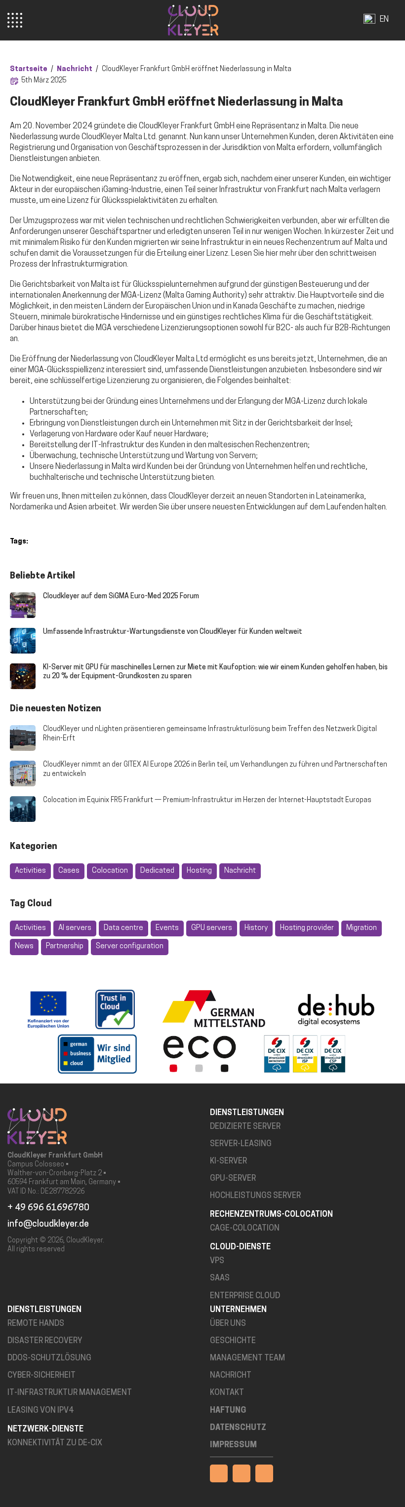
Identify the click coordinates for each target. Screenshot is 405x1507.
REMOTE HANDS (35, 1324)
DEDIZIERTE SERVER (245, 1127)
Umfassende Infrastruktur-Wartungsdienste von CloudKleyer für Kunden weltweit (172, 632)
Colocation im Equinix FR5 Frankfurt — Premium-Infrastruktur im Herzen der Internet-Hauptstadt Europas (207, 800)
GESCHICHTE (233, 1341)
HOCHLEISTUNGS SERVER (255, 1196)
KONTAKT (227, 1393)
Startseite (28, 69)
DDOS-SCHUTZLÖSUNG (49, 1358)
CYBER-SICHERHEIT (41, 1376)
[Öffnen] (14, 20)
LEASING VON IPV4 (40, 1411)
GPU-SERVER (233, 1179)
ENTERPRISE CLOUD (245, 1296)
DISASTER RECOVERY (44, 1341)
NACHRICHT (230, 1376)
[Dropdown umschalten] (396, 20)
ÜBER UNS (228, 1324)
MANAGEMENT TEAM (247, 1358)
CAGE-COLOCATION (245, 1229)
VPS (217, 1261)
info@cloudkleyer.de (48, 1224)
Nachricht (74, 69)
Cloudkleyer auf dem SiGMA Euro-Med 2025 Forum (121, 596)
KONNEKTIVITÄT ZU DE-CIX (54, 1443)
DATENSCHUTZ (238, 1428)
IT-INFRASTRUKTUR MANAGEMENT (69, 1393)
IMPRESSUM (233, 1445)
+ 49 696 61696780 (48, 1208)
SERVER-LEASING (241, 1144)
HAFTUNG (228, 1411)
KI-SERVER (228, 1161)
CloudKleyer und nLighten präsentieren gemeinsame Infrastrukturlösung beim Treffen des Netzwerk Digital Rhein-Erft (210, 734)
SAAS (220, 1278)
